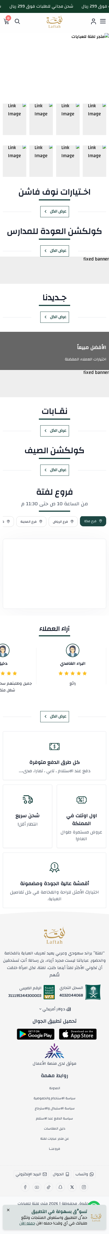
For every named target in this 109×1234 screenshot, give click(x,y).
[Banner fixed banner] (54, 270)
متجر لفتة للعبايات (33, 1203)
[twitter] (72, 1187)
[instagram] (83, 1187)
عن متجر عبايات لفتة (54, 1138)
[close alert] (8, 1210)
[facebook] (25, 1187)
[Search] (17, 21)
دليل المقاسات (54, 1128)
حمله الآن (27, 1223)
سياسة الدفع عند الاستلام (54, 1118)
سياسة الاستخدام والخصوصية (54, 1098)
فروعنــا (54, 1149)
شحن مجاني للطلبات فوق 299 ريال (46, 6)
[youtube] (36, 1187)
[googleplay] (35, 1034)
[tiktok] (48, 1187)
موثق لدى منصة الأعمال (54, 1063)
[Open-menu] (102, 21)
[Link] (94, 119)
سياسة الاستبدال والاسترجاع (55, 1108)
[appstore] (78, 1034)
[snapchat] (60, 1187)
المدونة (54, 1088)
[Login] (93, 21)
